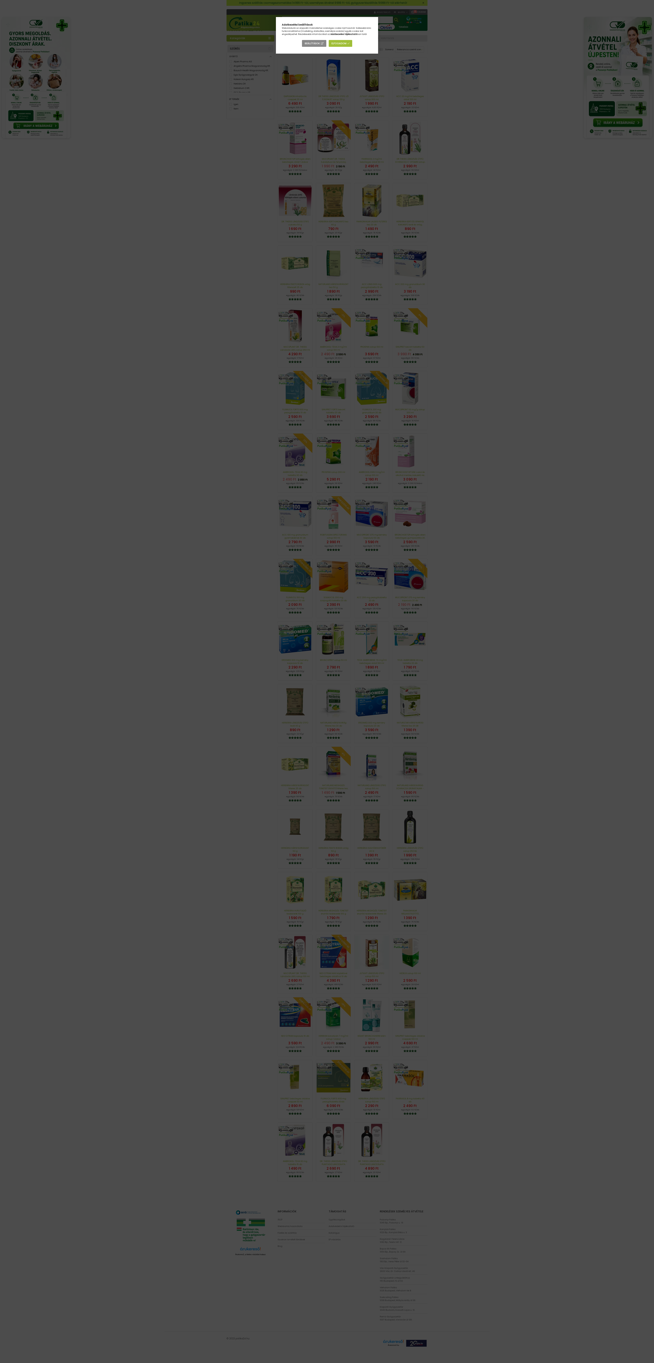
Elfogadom (338, 43)
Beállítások (312, 43)
